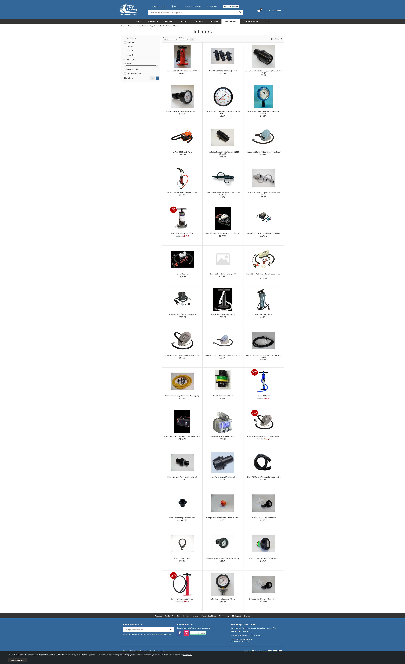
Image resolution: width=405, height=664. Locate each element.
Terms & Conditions (208, 616)
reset (152, 78)
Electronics (199, 21)
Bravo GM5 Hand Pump (263, 314)
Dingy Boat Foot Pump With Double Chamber (263, 436)
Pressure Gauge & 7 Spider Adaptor (263, 518)
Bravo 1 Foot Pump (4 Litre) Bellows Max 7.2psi (263, 152)
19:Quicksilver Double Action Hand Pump (182, 71)
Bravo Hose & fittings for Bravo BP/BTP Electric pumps (263, 356)
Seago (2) (130, 55)
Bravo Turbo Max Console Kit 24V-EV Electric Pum (182, 436)
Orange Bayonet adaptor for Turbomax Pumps (222, 518)
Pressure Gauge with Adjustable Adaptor (263, 558)
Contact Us (169, 616)
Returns (195, 616)
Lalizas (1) (131, 51)
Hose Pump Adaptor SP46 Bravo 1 (223, 477)
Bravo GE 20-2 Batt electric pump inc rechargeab (223, 233)
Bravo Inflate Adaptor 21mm (223, 396)
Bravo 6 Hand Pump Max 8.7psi (182, 233)
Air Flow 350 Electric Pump (182, 152)
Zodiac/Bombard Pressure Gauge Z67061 (263, 599)
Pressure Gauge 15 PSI (182, 558)
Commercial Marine (251, 21)
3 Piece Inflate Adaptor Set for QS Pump (223, 71)
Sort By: (165, 38)
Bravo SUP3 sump (263, 396)
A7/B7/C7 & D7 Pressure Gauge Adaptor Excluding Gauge (263, 72)
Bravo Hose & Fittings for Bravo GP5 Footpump (182, 396)
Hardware (214, 21)
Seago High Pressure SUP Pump (182, 599)
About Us (158, 616)
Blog (178, 616)
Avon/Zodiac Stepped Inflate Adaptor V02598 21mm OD (223, 153)
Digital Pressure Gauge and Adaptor (223, 436)
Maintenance (153, 21)
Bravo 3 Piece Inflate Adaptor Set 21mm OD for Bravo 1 (263, 193)
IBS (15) (130, 46)
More (267, 21)
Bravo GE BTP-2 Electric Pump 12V (223, 274)
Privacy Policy (224, 616)
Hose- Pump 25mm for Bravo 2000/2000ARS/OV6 (182, 514)
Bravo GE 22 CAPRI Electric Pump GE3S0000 (263, 233)
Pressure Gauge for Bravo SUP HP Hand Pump (222, 558)
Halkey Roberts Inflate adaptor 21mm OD (182, 477)
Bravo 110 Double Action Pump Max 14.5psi (182, 193)
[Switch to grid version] (272, 38)
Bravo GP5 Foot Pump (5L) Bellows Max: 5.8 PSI (223, 355)
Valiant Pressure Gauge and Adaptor (223, 599)
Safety (138, 21)
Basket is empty (275, 10)
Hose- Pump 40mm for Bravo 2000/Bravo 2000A (182, 517)
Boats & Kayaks (230, 21)
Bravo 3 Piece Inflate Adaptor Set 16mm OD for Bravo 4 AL (223, 193)
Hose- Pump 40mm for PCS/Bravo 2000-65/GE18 (182, 523)
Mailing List (236, 616)
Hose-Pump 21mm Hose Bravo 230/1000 (182, 527)
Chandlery (183, 21)
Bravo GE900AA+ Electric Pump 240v (182, 314)
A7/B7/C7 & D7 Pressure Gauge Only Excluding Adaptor (223, 112)
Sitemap (247, 616)
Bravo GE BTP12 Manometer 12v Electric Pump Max (263, 275)
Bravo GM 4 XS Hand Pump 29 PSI (223, 314)
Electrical (168, 21)
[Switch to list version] (278, 38)
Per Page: (182, 38)
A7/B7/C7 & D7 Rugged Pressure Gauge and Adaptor (263, 112)
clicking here (187, 655)
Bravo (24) (131, 42)
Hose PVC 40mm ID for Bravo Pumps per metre (263, 477)
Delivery (186, 616)
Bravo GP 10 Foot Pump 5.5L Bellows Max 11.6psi (182, 355)
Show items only (134, 73)
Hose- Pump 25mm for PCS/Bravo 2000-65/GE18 (182, 520)
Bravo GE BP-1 (182, 274)
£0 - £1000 (128, 63)
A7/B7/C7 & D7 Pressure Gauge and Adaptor (182, 111)
